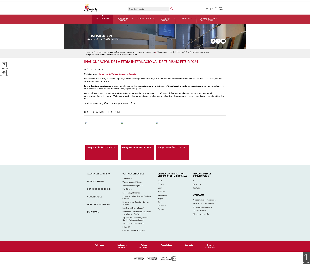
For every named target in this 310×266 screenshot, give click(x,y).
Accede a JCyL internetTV (203, 203)
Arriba (306, 262)
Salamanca (162, 195)
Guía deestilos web (210, 246)
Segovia (161, 198)
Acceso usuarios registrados (204, 200)
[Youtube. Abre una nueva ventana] (223, 41)
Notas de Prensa (95, 181)
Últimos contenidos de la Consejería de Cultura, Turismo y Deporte (183, 52)
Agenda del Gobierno (98, 174)
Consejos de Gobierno (99, 189)
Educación (126, 227)
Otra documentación (98, 204)
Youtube (196, 188)
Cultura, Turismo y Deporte (133, 230)
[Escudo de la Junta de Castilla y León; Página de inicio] (90, 11)
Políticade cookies (143, 246)
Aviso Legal (99, 245)
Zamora (161, 209)
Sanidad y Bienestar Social (133, 223)
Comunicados (94, 197)
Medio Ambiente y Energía (133, 208)
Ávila (160, 181)
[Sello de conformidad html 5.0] (152, 260)
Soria (160, 202)
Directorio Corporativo (202, 207)
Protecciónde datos (122, 246)
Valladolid (162, 205)
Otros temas (220, 9)
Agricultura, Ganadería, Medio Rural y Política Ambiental (134, 218)
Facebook (197, 184)
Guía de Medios (199, 210)
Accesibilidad (166, 245)
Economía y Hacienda (131, 193)
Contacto (189, 245)
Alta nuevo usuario (201, 214)
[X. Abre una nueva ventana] (213, 41)
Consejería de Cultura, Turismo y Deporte (117, 74)
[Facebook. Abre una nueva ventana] (218, 41)
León (160, 188)
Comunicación (102, 18)
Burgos (161, 184)
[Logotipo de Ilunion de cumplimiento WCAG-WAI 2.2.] (168, 260)
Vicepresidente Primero (132, 182)
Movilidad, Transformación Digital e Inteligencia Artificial (136, 213)
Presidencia (127, 189)
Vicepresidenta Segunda (132, 186)
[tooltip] (207, 8)
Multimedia (93, 212)
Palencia (161, 191)
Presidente (127, 178)
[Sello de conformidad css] (139, 260)
